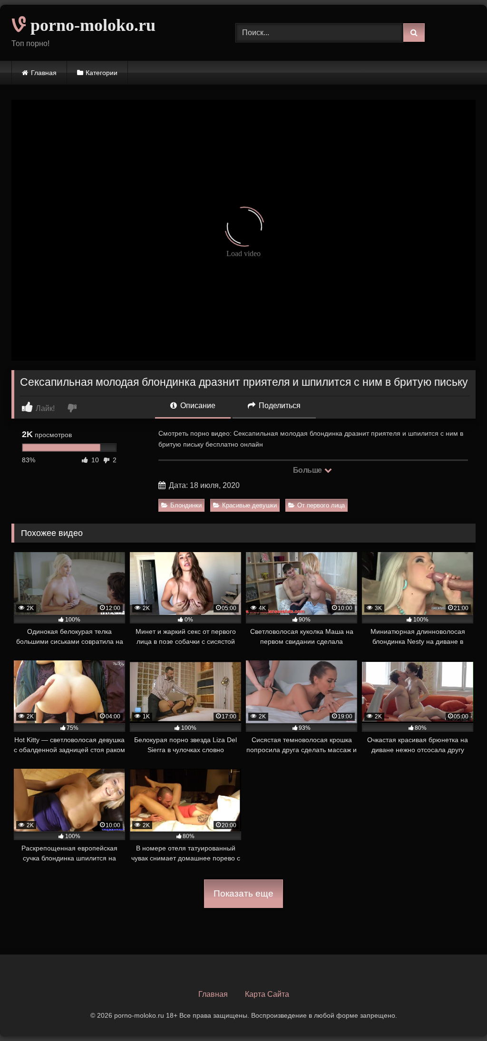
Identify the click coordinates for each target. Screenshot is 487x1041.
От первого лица (321, 505)
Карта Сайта (267, 994)
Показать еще (243, 893)
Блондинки (186, 505)
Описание (196, 405)
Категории (101, 72)
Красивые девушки (249, 505)
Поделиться (279, 405)
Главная (44, 72)
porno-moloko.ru (91, 25)
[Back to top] (457, 1012)
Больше (308, 470)
